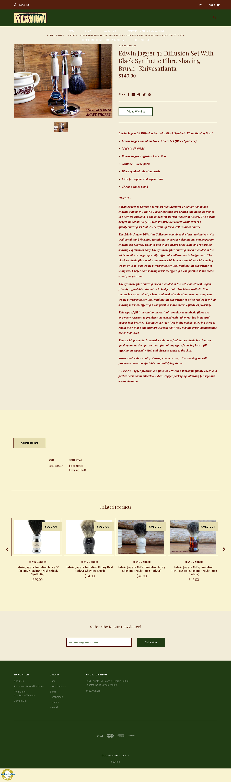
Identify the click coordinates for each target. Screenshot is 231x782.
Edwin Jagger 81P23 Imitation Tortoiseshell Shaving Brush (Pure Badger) (194, 570)
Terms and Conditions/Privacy (102, 40)
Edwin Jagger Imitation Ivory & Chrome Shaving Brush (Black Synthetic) (37, 570)
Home (71, 31)
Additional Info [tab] (29, 442)
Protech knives (58, 686)
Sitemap (115, 761)
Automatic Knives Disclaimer (146, 31)
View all (54, 707)
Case (52, 681)
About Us (110, 31)
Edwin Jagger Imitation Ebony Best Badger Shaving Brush (89, 568)
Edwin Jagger (127, 45)
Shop (88, 31)
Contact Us (141, 40)
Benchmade (56, 697)
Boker (53, 691)
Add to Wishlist (136, 111)
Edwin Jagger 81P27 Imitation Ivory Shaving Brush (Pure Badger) (141, 568)
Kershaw (54, 702)
